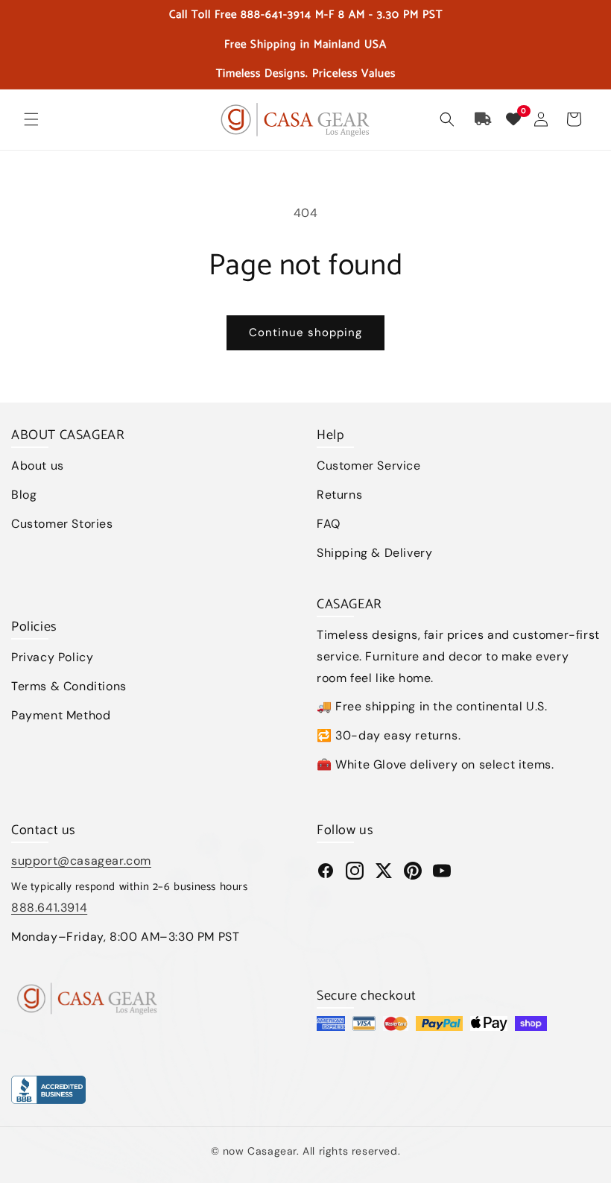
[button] (31, 119)
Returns (339, 494)
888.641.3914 (49, 907)
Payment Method (60, 715)
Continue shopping (305, 332)
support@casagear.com (81, 860)
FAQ (329, 523)
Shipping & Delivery (374, 553)
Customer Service (369, 465)
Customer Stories (62, 523)
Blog (24, 494)
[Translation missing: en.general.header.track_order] (484, 119)
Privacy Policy (52, 657)
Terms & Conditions (69, 686)
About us (37, 465)
